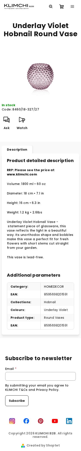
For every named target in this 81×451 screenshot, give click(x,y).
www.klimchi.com (22, 174)
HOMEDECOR (54, 286)
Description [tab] (17, 149)
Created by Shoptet (43, 445)
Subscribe (17, 401)
